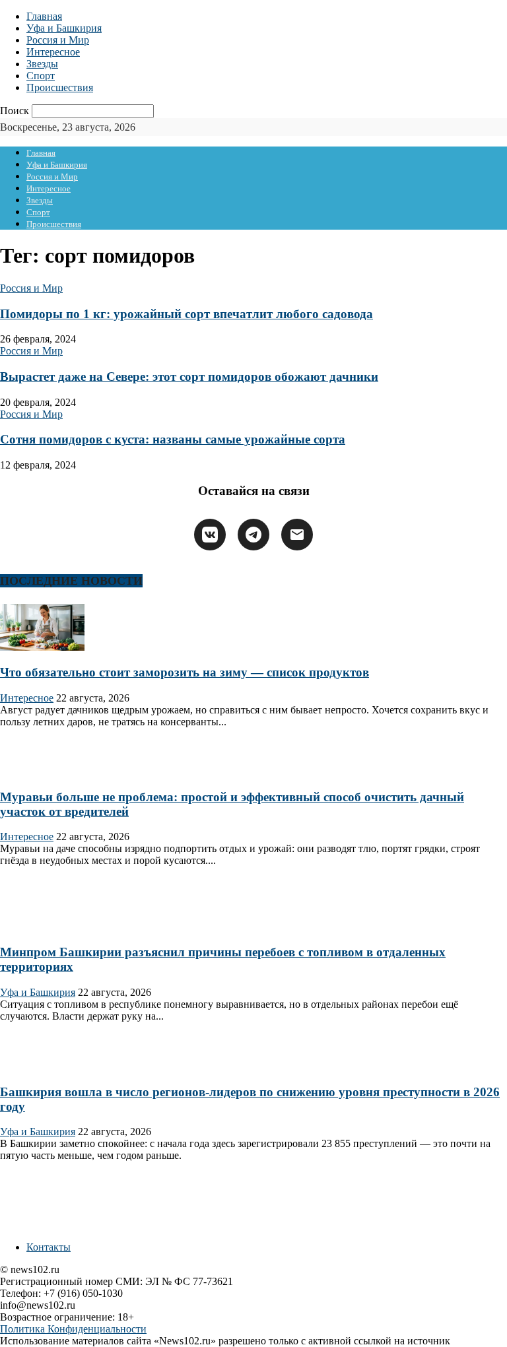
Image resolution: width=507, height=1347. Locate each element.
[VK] (210, 534)
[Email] (297, 534)
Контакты (48, 1247)
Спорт (40, 75)
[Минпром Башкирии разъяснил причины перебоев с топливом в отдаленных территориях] (42, 926)
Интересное (53, 51)
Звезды (42, 63)
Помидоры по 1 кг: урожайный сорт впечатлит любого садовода (186, 314)
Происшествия (59, 87)
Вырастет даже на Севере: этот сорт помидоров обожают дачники (189, 376)
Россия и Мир (57, 40)
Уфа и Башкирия (64, 28)
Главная (44, 16)
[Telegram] (253, 534)
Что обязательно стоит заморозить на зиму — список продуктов (184, 672)
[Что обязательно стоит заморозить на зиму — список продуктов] (42, 647)
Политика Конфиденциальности (73, 1328)
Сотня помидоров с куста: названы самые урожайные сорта (172, 439)
